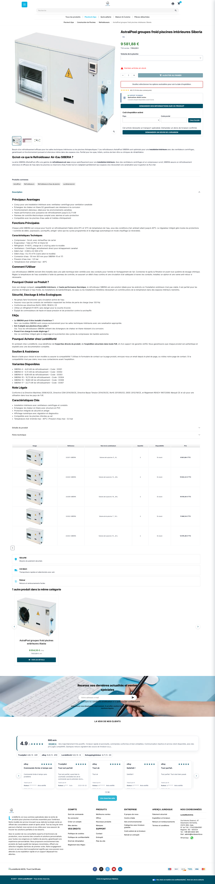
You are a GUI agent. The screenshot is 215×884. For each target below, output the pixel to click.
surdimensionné (69, 184)
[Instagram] (101, 869)
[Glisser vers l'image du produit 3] (37, 140)
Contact (99, 834)
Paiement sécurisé (159, 814)
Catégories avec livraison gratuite (134, 826)
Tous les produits (73, 17)
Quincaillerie (106, 17)
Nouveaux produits (103, 822)
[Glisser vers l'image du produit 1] (16, 140)
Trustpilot (32, 764)
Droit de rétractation (76, 841)
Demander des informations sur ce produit (161, 106)
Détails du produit (20, 428)
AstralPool (17, 184)
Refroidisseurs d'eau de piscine (49, 184)
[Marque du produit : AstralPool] (123, 37)
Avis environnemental (133, 822)
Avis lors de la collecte (195, 880)
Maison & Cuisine (123, 17)
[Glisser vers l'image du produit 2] (27, 140)
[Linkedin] (120, 869)
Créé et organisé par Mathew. (107, 879)
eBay (64, 764)
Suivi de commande (76, 814)
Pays (124, 116)
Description (17, 192)
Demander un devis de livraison (161, 132)
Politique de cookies (76, 834)
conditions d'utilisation (102, 701)
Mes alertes (72, 825)
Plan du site (100, 841)
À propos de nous (131, 814)
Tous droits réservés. (42, 879)
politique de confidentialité (128, 701)
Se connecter (73, 818)
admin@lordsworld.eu (193, 834)
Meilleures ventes (103, 814)
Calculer (195, 120)
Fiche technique (19, 435)
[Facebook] (95, 869)
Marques (99, 825)
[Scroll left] (14, 626)
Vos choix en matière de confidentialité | (171, 880)
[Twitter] (107, 869)
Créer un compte (74, 822)
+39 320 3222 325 (191, 832)
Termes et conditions (160, 825)
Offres (98, 818)
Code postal (165, 116)
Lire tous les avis (107, 798)
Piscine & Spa (91, 17)
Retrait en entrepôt (131, 835)
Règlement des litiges (76, 845)
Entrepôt (99, 837)
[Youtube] (114, 869)
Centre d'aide (129, 818)
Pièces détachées (142, 17)
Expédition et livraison (161, 818)
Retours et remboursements (163, 822)
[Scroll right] (198, 626)
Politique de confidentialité (78, 837)
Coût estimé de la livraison (134, 831)
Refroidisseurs (29, 184)
